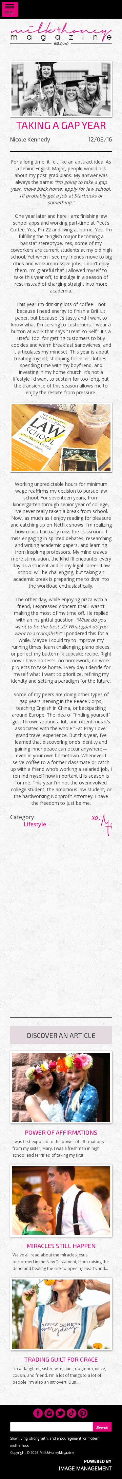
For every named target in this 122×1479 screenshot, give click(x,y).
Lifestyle (35, 824)
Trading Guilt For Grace (61, 1359)
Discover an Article (61, 1035)
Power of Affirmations (61, 1132)
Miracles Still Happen (61, 1245)
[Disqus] (61, 920)
